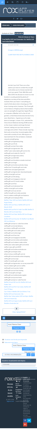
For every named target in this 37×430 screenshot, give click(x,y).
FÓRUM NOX (5, 25)
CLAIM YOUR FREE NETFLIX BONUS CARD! (21, 54)
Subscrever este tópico (11, 342)
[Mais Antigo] (17, 331)
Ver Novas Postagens (19, 383)
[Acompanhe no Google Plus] (21, 19)
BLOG (10, 390)
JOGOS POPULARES (18, 25)
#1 (33, 45)
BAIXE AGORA (10, 394)
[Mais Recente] (20, 331)
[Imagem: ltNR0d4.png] (15, 50)
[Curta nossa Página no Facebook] (14, 19)
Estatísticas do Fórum (19, 390)
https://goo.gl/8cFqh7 (19, 312)
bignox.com (10, 401)
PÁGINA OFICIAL (10, 385)
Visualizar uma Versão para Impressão (16, 339)
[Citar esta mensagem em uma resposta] (32, 318)
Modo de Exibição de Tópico (26, 37)
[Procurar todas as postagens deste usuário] (4, 318)
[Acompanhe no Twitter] (18, 19)
